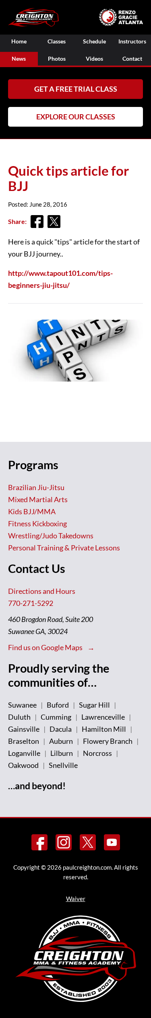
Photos (57, 58)
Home (19, 41)
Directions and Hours (41, 591)
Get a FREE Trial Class (75, 88)
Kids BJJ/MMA (32, 511)
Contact (132, 58)
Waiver (75, 898)
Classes (57, 41)
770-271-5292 (30, 603)
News (19, 58)
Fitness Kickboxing (37, 523)
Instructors (132, 41)
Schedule (94, 41)
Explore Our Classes (75, 116)
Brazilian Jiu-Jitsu (36, 487)
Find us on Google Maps (46, 647)
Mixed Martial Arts (38, 499)
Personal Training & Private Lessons (64, 547)
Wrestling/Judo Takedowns (50, 535)
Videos (94, 58)
